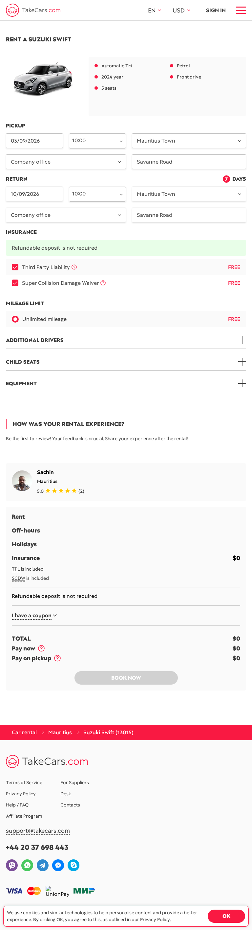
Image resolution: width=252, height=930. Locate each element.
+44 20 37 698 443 (37, 847)
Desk (65, 793)
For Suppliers (74, 782)
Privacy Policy (21, 793)
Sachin (45, 472)
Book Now (126, 677)
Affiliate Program (24, 816)
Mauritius (47, 481)
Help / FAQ (17, 804)
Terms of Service (24, 782)
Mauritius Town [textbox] (156, 140)
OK (226, 916)
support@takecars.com (38, 831)
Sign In (216, 10)
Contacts (70, 804)
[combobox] (93, 140)
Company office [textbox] (31, 161)
